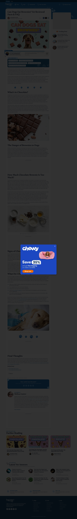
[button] (54, 246)
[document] (38, 259)
